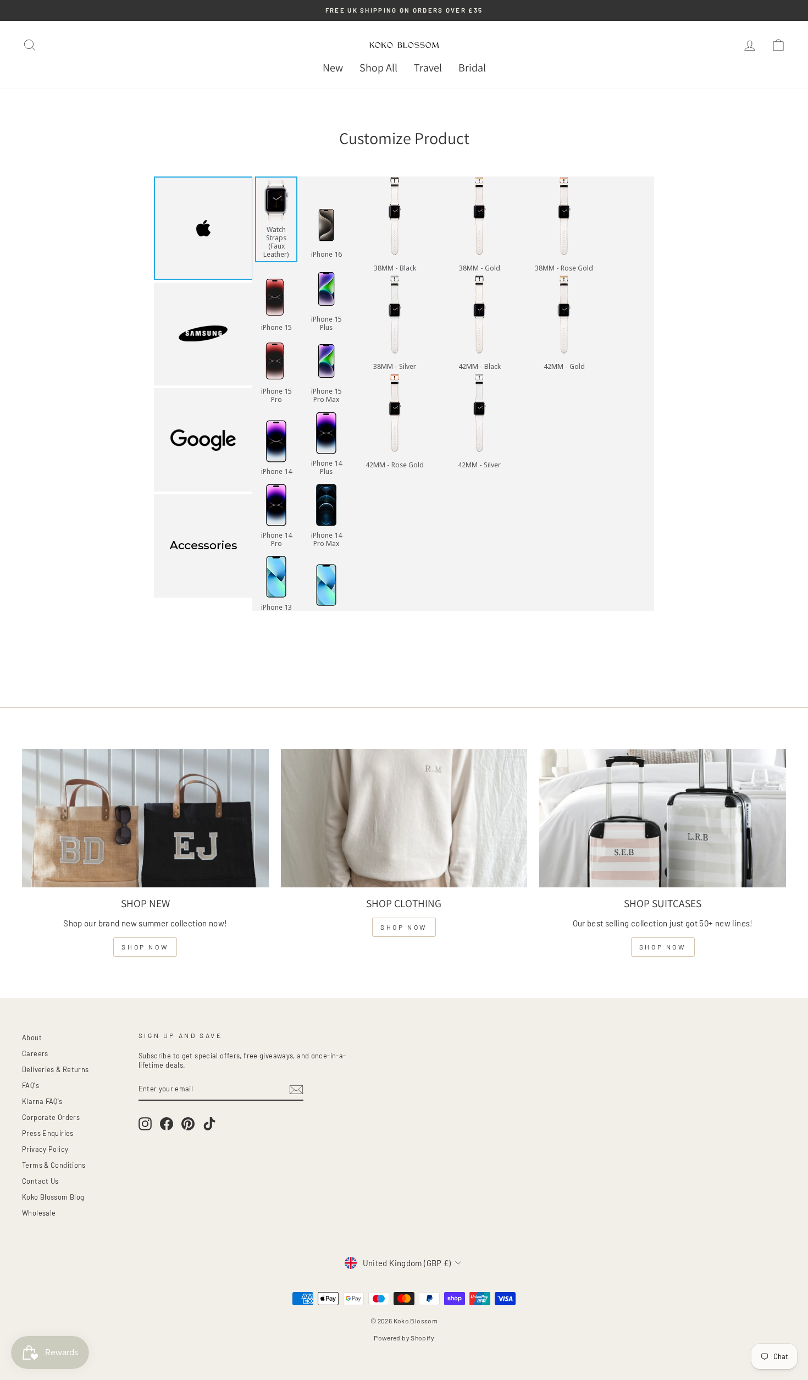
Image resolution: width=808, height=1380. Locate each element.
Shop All (378, 67)
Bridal (472, 67)
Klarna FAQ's (42, 1101)
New (333, 67)
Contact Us (40, 1181)
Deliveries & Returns (55, 1069)
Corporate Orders (51, 1117)
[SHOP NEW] (145, 818)
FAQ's (30, 1085)
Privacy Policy (45, 1149)
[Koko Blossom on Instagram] (145, 1123)
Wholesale (39, 1212)
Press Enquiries (48, 1133)
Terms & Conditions (54, 1165)
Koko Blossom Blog (53, 1197)
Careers (35, 1053)
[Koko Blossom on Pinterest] (188, 1123)
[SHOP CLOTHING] (404, 818)
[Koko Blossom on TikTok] (209, 1123)
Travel (428, 67)
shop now (145, 947)
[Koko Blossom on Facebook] (166, 1123)
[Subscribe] (296, 1089)
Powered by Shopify (404, 1338)
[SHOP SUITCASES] (662, 818)
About (32, 1037)
